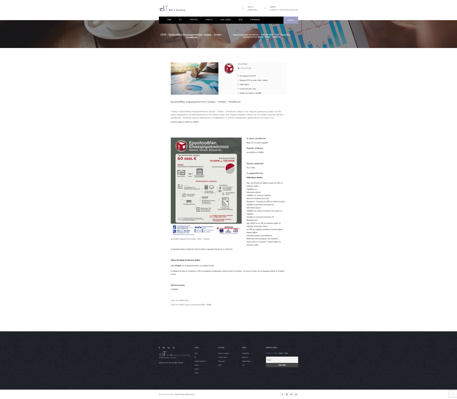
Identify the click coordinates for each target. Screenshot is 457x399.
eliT (195, 357)
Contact (196, 373)
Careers (197, 369)
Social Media (245, 353)
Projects (197, 365)
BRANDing (291, 20)
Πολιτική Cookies (222, 357)
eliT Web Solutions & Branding (166, 394)
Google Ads (245, 357)
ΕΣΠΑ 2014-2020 (246, 68)
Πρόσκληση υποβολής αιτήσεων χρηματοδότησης (186, 305)
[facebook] (159, 347)
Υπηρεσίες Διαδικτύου (200, 361)
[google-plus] (169, 347)
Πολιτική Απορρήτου (223, 353)
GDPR (219, 365)
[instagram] (163, 347)
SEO (243, 365)
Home (196, 353)
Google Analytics (246, 361)
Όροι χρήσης (221, 361)
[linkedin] (173, 347)
